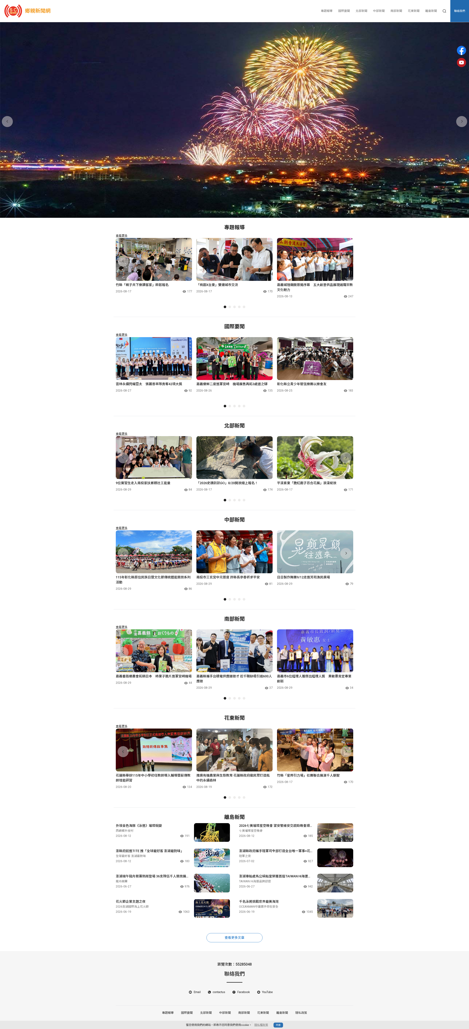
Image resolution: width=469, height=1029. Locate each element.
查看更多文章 (234, 938)
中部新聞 (379, 11)
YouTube (267, 992)
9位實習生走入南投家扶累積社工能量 (143, 483)
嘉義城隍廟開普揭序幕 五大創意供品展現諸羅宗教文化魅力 (315, 287)
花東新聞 (414, 11)
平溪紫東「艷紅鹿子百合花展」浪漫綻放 (306, 483)
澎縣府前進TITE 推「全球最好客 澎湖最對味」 (150, 851)
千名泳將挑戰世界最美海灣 (259, 901)
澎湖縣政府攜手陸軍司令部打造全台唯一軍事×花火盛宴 (274, 851)
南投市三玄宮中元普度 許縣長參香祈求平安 (228, 577)
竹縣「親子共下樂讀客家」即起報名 (142, 285)
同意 (278, 1025)
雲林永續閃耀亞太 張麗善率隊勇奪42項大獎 (149, 384)
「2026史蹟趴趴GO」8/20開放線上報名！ (227, 483)
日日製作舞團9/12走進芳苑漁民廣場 (303, 577)
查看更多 (122, 235)
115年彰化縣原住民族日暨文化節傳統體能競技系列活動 (153, 579)
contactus (219, 992)
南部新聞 (396, 11)
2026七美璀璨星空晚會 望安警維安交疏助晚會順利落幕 (274, 826)
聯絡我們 (459, 11)
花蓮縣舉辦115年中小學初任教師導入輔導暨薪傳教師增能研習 (153, 777)
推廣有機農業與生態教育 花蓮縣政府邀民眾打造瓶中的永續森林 (233, 777)
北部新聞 (361, 11)
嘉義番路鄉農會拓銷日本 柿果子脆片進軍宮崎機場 (154, 676)
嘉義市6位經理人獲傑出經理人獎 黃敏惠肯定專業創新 (314, 678)
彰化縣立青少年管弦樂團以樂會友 (301, 384)
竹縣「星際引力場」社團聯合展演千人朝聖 (308, 775)
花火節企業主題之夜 (130, 901)
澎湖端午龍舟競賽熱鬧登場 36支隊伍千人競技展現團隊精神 (152, 876)
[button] (232, 213)
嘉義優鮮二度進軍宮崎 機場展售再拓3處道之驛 (231, 384)
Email (197, 992)
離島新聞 (431, 11)
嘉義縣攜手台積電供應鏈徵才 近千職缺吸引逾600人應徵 (234, 678)
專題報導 (327, 11)
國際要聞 (344, 11)
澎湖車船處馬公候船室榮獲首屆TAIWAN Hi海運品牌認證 (275, 876)
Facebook (243, 992)
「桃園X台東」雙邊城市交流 (217, 285)
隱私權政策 (261, 1025)
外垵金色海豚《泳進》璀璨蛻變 (139, 826)
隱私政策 (301, 1013)
